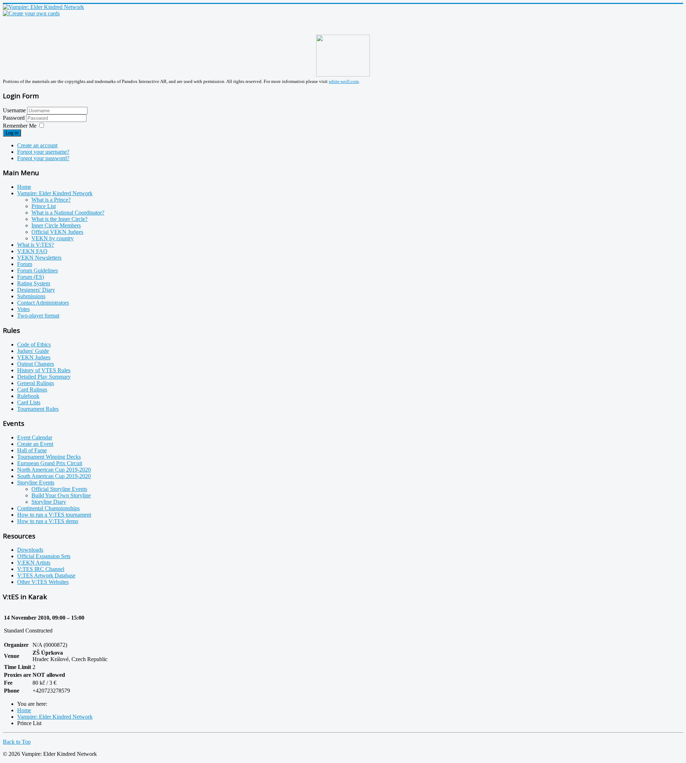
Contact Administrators (43, 303)
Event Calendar (34, 437)
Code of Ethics (34, 344)
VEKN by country (52, 238)
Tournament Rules (38, 409)
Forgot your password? (43, 158)
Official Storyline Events (59, 489)
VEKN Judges (33, 357)
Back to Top (17, 742)
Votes (23, 309)
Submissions (31, 296)
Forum (24, 264)
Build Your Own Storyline (61, 495)
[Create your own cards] (31, 13)
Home (24, 187)
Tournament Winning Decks (49, 457)
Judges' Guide (33, 351)
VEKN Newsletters (39, 258)
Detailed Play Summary (44, 377)
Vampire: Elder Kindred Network (55, 193)
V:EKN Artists (33, 563)
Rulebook (28, 396)
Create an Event (35, 444)
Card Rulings (32, 390)
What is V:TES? (35, 245)
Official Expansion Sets (43, 556)
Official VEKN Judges (57, 232)
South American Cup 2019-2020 (54, 476)
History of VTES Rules (43, 370)
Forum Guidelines (37, 270)
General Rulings (35, 383)
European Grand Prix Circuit (49, 463)
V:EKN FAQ (32, 251)
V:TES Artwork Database (46, 575)
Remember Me (19, 126)
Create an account (37, 145)
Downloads (30, 550)
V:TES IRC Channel (40, 569)
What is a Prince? (51, 200)
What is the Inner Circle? (59, 219)
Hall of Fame (32, 450)
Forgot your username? (43, 152)
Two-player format (38, 315)
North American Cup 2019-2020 (54, 470)
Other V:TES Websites (43, 582)
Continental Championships (48, 508)
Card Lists (28, 402)
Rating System (33, 283)
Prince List (43, 206)
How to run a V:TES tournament (54, 515)
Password (14, 118)
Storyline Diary (48, 502)
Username (14, 110)
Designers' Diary (36, 290)
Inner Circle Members (56, 225)
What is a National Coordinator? (67, 213)
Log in (12, 133)
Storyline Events (35, 482)
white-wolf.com (344, 81)
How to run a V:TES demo (47, 521)
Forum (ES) (30, 277)
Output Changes (35, 364)
